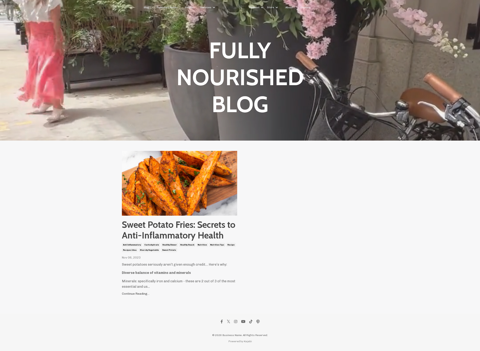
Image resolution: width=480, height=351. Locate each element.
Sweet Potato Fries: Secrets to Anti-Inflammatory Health (178, 230)
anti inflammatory (132, 245)
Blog (146, 7)
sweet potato (169, 250)
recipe (231, 245)
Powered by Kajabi (240, 341)
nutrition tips (217, 245)
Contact (305, 7)
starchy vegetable (149, 250)
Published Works (167, 7)
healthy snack (187, 245)
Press (189, 7)
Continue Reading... (135, 293)
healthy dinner (169, 245)
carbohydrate (151, 245)
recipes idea (129, 250)
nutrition (202, 245)
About (289, 7)
